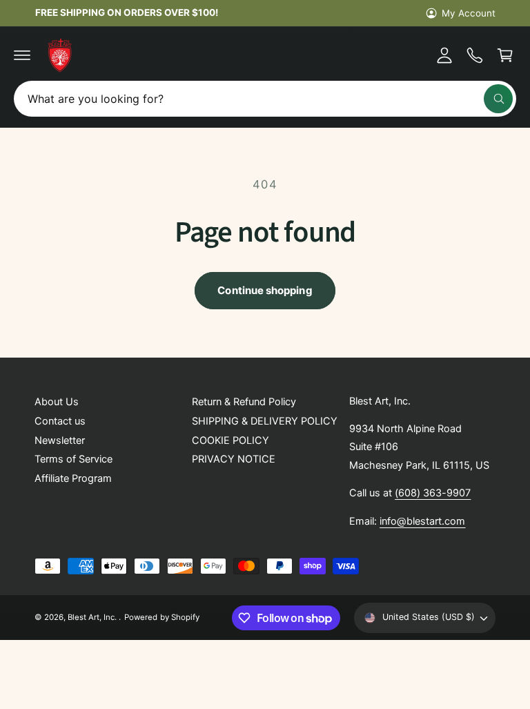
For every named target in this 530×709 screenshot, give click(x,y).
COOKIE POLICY (230, 440)
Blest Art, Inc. (93, 617)
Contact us (60, 421)
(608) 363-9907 (433, 493)
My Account (468, 13)
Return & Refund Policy (244, 402)
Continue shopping (264, 290)
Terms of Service (73, 459)
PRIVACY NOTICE (233, 459)
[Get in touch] (475, 55)
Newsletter (60, 440)
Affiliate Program (73, 478)
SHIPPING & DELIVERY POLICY (264, 421)
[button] (22, 55)
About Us (57, 402)
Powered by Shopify (161, 617)
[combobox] (265, 99)
